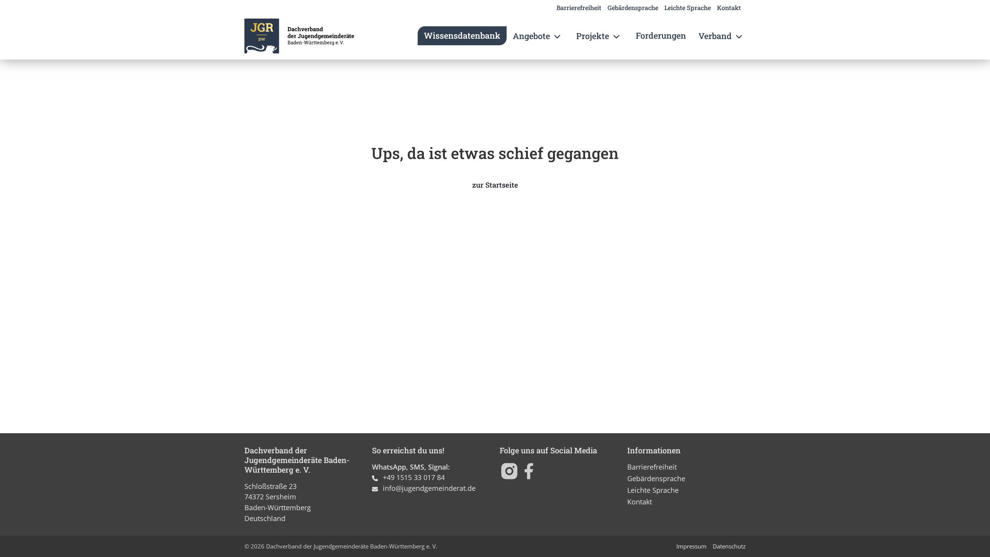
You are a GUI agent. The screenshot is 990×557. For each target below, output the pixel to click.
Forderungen (661, 35)
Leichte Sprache (687, 7)
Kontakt (729, 7)
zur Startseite (495, 185)
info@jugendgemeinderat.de (429, 488)
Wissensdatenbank (462, 35)
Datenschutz (729, 546)
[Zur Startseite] (299, 36)
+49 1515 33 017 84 (414, 477)
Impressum (691, 546)
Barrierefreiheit (578, 7)
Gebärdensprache (633, 7)
